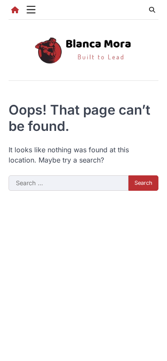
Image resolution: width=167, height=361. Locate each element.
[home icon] (15, 9)
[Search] (152, 9)
